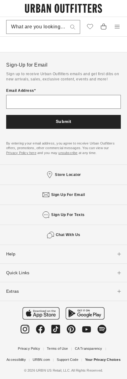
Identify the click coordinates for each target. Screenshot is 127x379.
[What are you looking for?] (73, 27)
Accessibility (16, 359)
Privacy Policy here (21, 153)
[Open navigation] (117, 27)
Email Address (20, 90)
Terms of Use (57, 348)
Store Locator (68, 175)
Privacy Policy (29, 348)
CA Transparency (88, 348)
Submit (64, 121)
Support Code (67, 359)
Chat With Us (68, 235)
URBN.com (41, 359)
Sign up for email (68, 195)
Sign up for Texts (68, 215)
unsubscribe (67, 153)
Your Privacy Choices (103, 359)
